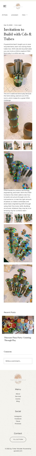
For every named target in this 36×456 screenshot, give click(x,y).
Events (18, 399)
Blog (18, 401)
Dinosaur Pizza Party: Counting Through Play (17, 339)
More (23, 15)
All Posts (4, 15)
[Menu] (5, 6)
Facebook (18, 419)
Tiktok (18, 421)
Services (18, 396)
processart (14, 15)
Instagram (18, 416)
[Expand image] (8, 145)
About (18, 394)
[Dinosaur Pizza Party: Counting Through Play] (18, 325)
